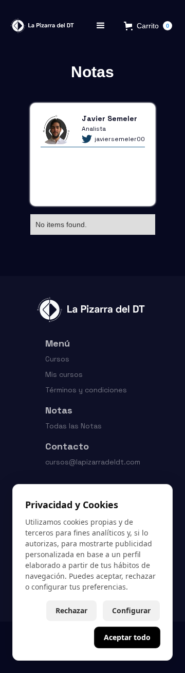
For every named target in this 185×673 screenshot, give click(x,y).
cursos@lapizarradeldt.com (92, 462)
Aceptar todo (127, 637)
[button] (100, 25)
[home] (40, 25)
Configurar (131, 610)
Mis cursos (64, 374)
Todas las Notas (73, 425)
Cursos (57, 359)
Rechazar (71, 610)
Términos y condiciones (86, 389)
